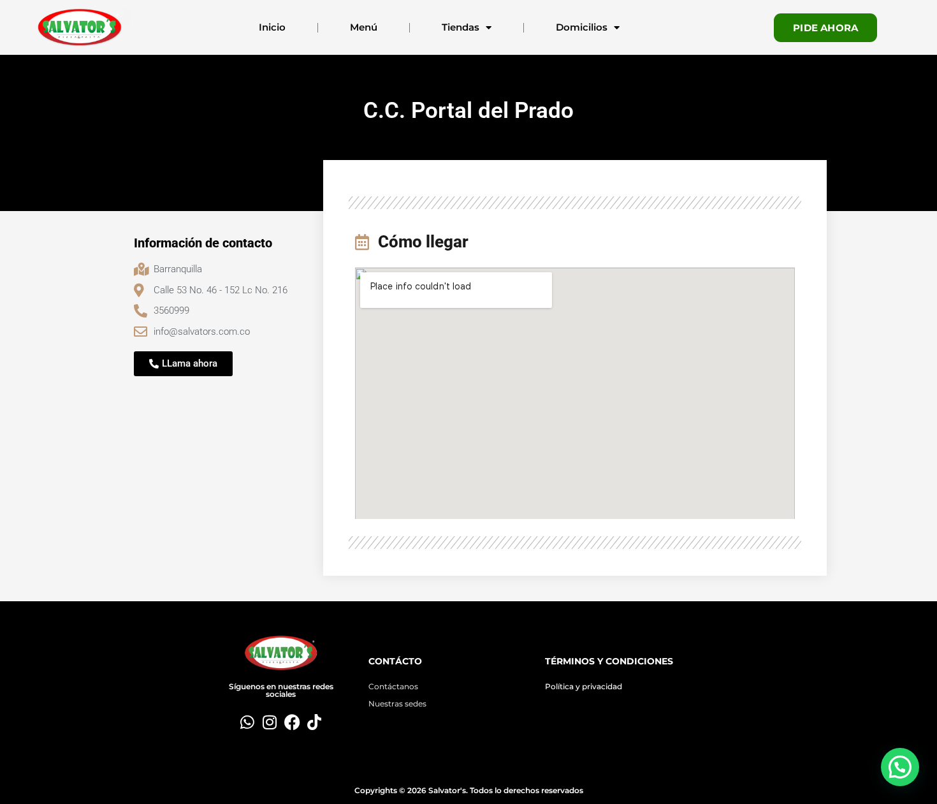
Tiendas (460, 27)
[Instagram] (270, 722)
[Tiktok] (314, 722)
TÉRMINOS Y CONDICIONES (609, 661)
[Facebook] (292, 722)
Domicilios (581, 27)
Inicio (272, 27)
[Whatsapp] (247, 722)
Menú (363, 27)
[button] (900, 767)
